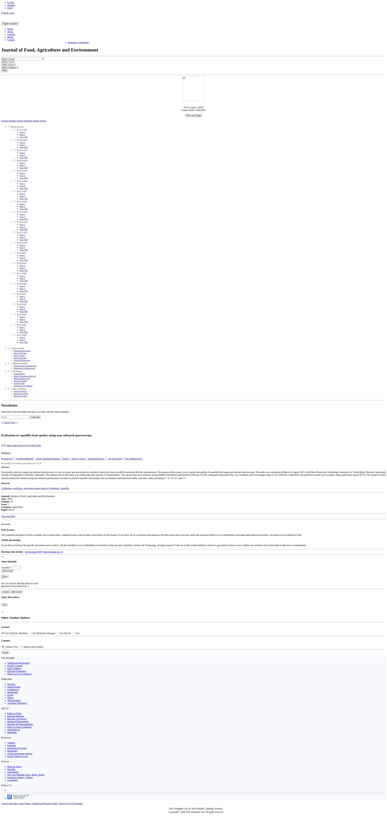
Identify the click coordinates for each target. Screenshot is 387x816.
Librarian (11, 745)
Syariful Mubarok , (26, 458)
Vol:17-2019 (22, 171)
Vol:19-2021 (22, 150)
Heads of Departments (18, 721)
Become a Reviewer (17, 719)
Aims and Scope (20, 353)
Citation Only (11, 647)
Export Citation (8, 121)
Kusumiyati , (8, 458)
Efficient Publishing (16, 671)
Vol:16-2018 (22, 181)
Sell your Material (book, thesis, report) (26, 774)
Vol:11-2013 (22, 232)
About (10, 31)
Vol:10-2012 (22, 243)
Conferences (13, 689)
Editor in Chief (14, 713)
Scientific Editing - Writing (20, 777)
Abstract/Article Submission (25, 366)
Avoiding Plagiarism (17, 703)
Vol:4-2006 (21, 304)
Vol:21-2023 (22, 130)
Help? (10, 8)
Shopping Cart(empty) (78, 42)
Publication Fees (20, 396)
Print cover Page (193, 115)
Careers (4, 803)
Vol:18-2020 (22, 160)
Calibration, (6, 488)
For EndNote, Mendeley (16, 633)
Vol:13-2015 (22, 212)
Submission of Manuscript (24, 368)
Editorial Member (15, 716)
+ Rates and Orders (18, 389)
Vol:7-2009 (21, 273)
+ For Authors (16, 371)
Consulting (12, 780)
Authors (11, 742)
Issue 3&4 (24, 137)
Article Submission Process (25, 376)
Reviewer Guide (20, 381)
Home (10, 29)
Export (5, 652)
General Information (22, 360)
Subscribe (35, 417)
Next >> (14, 422)
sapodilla (64, 488)
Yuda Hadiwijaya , (98, 458)
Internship (12, 732)
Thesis (10, 697)
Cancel (5, 592)
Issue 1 (22, 132)
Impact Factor (39, 121)
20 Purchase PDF (33, 552)
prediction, (18, 488)
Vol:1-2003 (21, 335)
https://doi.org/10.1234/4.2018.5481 (24, 445)
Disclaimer (77, 803)
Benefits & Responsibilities (20, 724)
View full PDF (8, 516)
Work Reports (14, 700)
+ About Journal (17, 348)
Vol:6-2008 (21, 284)
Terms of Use (65, 803)
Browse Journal (17, 127)
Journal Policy (19, 374)
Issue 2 (22, 134)
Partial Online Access (17, 756)
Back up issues (14, 766)
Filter (4, 70)
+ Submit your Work (19, 363)
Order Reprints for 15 (52, 552)
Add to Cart (7, 571)
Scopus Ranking (24, 121)
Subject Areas (19, 355)
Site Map (13, 803)
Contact (11, 39)
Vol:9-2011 (21, 253)
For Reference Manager (44, 633)
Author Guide (19, 383)
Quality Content (15, 665)
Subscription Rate (21, 394)
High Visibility (14, 668)
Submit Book (13, 729)
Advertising (12, 772)
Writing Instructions (22, 378)
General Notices (20, 391)
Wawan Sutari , (80, 458)
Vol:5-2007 (21, 294)
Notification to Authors (23, 386)
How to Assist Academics (19, 727)
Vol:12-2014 (22, 222)
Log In (10, 2)
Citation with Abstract (32, 647)
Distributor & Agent (16, 748)
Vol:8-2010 (21, 263)
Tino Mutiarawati (134, 458)
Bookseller (12, 751)
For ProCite (65, 633)
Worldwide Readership (18, 663)
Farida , (67, 458)
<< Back (5, 422)
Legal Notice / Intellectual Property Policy (38, 803)
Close (4, 576)
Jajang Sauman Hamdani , (49, 458)
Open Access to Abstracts (19, 674)
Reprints (11, 769)
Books (10, 37)
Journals (11, 34)
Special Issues (14, 687)
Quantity (6, 567)
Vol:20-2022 (22, 140)
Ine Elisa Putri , (116, 458)
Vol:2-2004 (21, 325)
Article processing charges (19, 753)
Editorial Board (20, 358)
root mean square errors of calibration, (42, 488)
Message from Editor (22, 351)
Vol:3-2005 (21, 314)
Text (77, 633)
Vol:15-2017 (22, 191)
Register (11, 5)
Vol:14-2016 (22, 201)
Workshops (12, 692)
